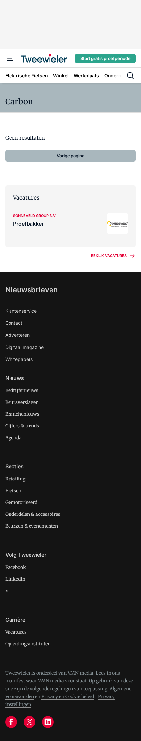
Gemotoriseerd (21, 502)
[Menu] (10, 58)
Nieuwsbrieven (31, 289)
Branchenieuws (22, 414)
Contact (13, 323)
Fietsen (13, 491)
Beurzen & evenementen (31, 526)
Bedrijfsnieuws (21, 390)
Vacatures (16, 632)
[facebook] (11, 722)
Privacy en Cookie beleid (67, 696)
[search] (130, 76)
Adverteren (17, 335)
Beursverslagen (22, 402)
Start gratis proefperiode (105, 58)
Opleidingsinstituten (27, 644)
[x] (29, 722)
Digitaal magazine (24, 347)
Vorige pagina (70, 155)
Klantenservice (21, 311)
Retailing (15, 479)
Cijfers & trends (22, 426)
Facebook (15, 567)
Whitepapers (19, 359)
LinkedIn (15, 579)
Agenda (13, 438)
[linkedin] (48, 722)
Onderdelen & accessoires (32, 514)
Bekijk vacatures (109, 255)
